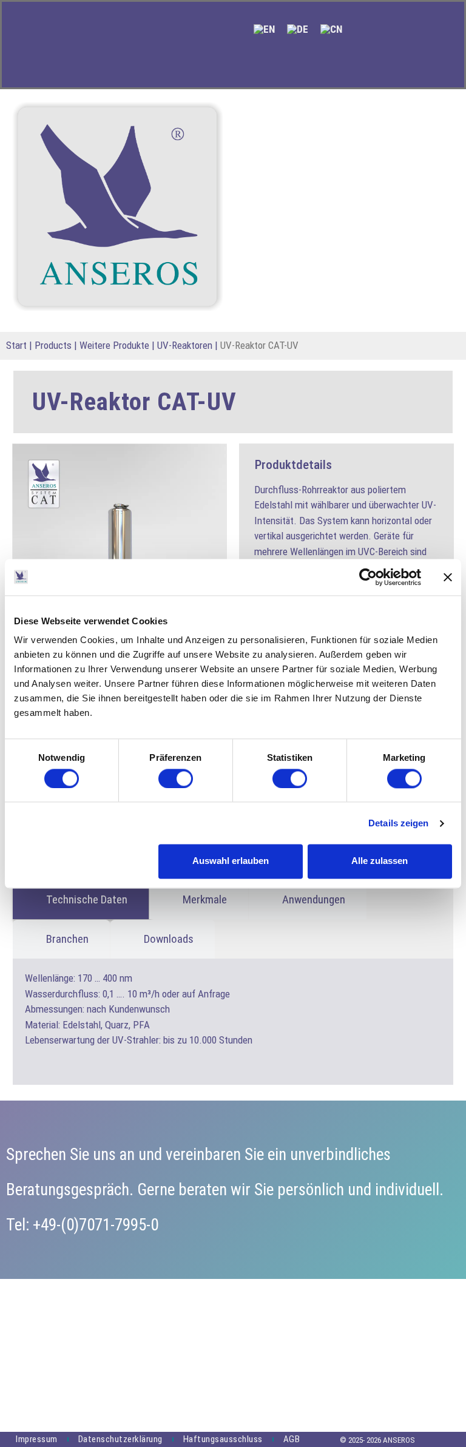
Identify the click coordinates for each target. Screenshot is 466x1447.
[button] (252, 64)
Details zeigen (398, 823)
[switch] (175, 778)
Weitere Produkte (114, 345)
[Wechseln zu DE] (297, 29)
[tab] (81, 899)
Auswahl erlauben (230, 861)
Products (53, 345)
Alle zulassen (379, 861)
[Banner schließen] (448, 577)
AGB (291, 1439)
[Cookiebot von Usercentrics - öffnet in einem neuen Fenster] (368, 577)
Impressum (37, 1439)
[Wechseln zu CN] (331, 29)
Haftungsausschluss (223, 1439)
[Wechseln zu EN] (264, 29)
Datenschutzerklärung (120, 1439)
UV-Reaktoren (184, 345)
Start (16, 345)
